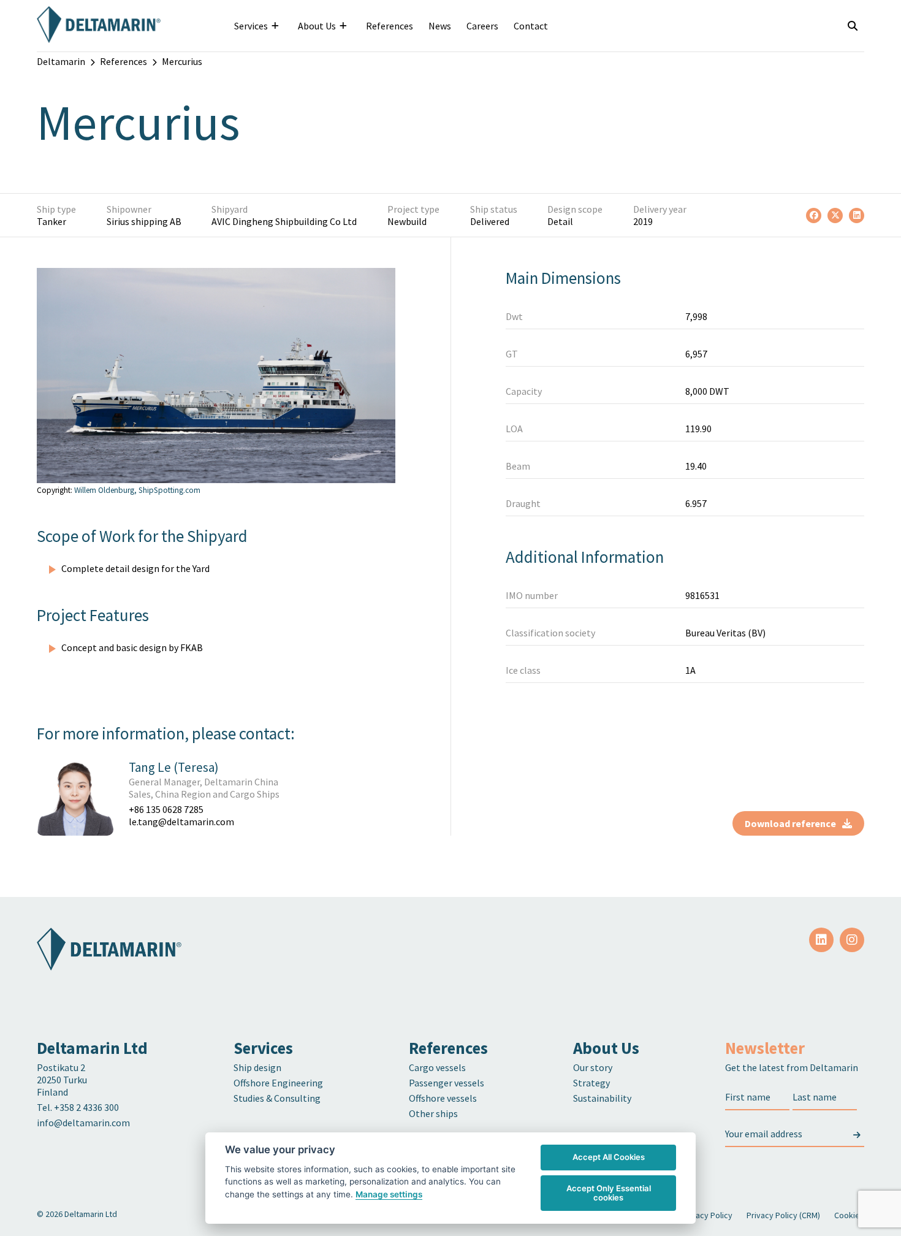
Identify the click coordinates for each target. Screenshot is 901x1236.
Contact (531, 26)
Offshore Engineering (278, 1083)
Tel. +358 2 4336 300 (79, 1107)
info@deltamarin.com (83, 1122)
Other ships (433, 1113)
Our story (592, 1067)
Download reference (790, 823)
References (389, 26)
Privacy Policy (707, 1215)
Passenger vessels (446, 1083)
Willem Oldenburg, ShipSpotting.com (137, 490)
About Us (317, 26)
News (439, 26)
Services (251, 26)
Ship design (257, 1067)
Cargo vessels (437, 1067)
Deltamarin (61, 61)
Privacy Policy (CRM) (783, 1215)
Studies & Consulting (277, 1098)
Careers (482, 26)
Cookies (849, 1215)
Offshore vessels (443, 1098)
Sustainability (602, 1098)
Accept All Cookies (608, 1157)
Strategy (591, 1083)
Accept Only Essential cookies (608, 1193)
